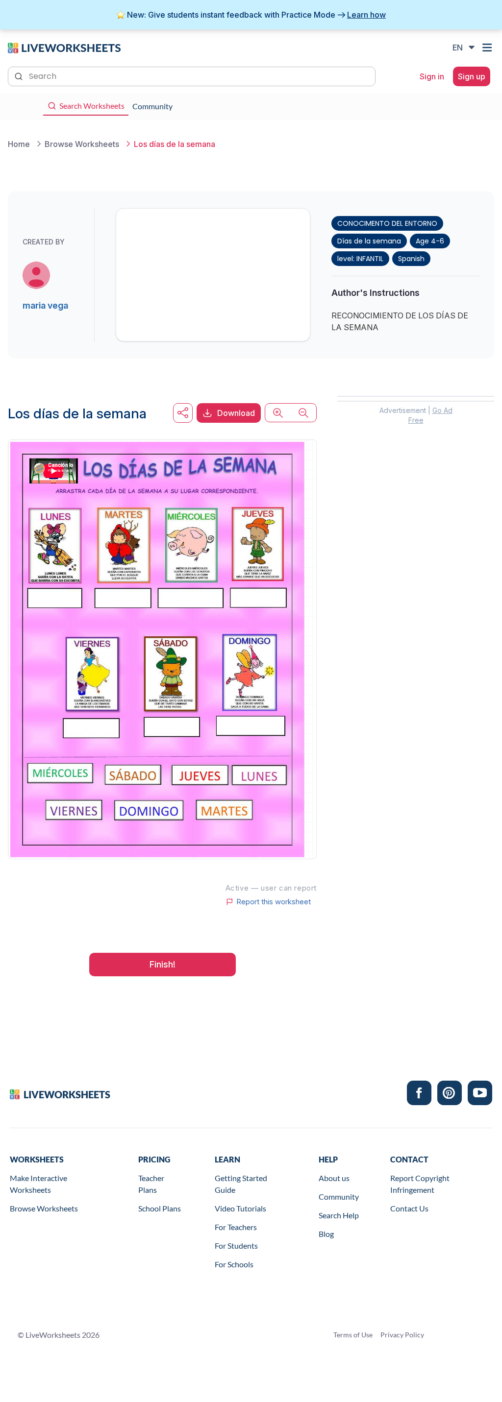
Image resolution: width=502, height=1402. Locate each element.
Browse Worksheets (44, 1208)
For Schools (234, 1264)
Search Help (339, 1215)
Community (339, 1196)
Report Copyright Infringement (420, 1183)
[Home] (64, 47)
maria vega (45, 305)
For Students (236, 1245)
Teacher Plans (151, 1183)
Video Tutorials (240, 1208)
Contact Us (409, 1208)
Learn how (366, 15)
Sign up (471, 76)
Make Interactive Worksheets (38, 1183)
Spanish (411, 259)
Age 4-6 (430, 241)
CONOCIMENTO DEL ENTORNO (387, 223)
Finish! (163, 964)
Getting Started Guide (241, 1183)
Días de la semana (369, 241)
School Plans (159, 1208)
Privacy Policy (402, 1334)
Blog (326, 1233)
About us (334, 1178)
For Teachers (236, 1227)
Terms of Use (353, 1334)
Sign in (432, 76)
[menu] (488, 47)
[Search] (19, 75)
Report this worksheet (273, 902)
